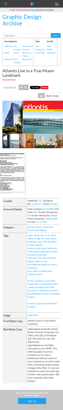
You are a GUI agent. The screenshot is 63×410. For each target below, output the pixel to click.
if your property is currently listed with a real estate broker (43, 282)
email (53, 235)
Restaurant (9, 59)
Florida (31, 227)
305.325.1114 (35, 258)
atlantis (39, 245)
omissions (33, 267)
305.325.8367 (50, 241)
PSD (35, 212)
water (30, 235)
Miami (39, 227)
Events (16, 52)
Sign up (32, 401)
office (30, 238)
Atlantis (53, 203)
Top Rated (51, 52)
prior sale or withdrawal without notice (40, 273)
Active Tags (40, 52)
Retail (6, 52)
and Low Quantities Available (32, 10)
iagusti (31, 261)
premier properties (37, 254)
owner (54, 238)
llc (43, 238)
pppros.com (41, 261)
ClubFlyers (36, 203)
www (37, 235)
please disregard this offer (42, 287)
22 (46, 209)
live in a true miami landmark (42, 248)
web (40, 241)
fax (42, 235)
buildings (32, 241)
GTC (40, 200)
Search (56, 35)
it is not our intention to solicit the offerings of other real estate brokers (44, 293)
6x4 (29, 215)
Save (46, 87)
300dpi (54, 215)
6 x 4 (47, 235)
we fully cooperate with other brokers (42, 305)
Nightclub (8, 46)
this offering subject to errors (42, 264)
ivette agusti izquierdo (39, 251)
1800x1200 (52, 218)
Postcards (48, 227)
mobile (31, 245)
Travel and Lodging (37, 230)
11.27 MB (41, 222)
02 (43, 209)
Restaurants (27, 59)
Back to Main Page (11, 30)
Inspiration (33, 315)
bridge (37, 238)
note (47, 238)
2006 (51, 209)
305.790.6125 (49, 258)
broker (54, 251)
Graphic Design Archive (21, 20)
